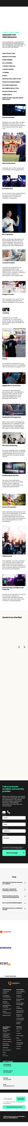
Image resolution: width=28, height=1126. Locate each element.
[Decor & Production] (14, 499)
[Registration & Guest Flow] (14, 378)
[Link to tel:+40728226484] (8, 812)
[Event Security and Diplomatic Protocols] (14, 580)
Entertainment (7, 189)
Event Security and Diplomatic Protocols (13, 589)
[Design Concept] (14, 287)
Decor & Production (9, 507)
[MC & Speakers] (14, 218)
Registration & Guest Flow (11, 386)
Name (4, 814)
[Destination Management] (14, 410)
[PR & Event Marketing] (14, 438)
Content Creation (8, 263)
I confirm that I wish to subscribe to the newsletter (13, 1102)
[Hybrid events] (14, 539)
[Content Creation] (14, 255)
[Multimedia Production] (14, 468)
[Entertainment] (14, 181)
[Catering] (14, 309)
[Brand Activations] (14, 147)
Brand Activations (8, 163)
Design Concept (8, 294)
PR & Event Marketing (9, 445)
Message (4, 834)
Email (4, 821)
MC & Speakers (7, 234)
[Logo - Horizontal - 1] (14, 982)
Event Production (8, 117)
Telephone (5, 828)
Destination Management (11, 417)
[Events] (14, 342)
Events (4, 359)
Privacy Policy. (18, 848)
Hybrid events (7, 556)
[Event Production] (14, 110)
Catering (5, 313)
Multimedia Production (10, 475)
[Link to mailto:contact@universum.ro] (4, 812)
